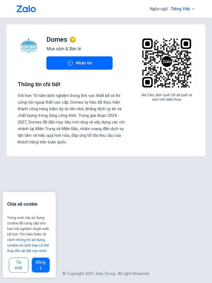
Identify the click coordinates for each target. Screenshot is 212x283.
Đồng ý (41, 265)
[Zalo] (26, 9)
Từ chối (18, 265)
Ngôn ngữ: (170, 8)
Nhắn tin (84, 63)
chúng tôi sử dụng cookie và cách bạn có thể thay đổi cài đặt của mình (28, 245)
